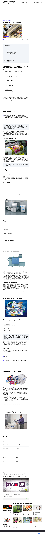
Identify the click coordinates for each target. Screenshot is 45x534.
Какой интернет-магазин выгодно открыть (7, 511)
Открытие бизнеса (6, 6)
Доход (9, 61)
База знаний (19, 6)
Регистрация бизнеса (10, 49)
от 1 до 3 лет (5, 494)
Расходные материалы (10, 55)
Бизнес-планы (13, 6)
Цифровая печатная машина (11, 54)
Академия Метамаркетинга (30, 6)
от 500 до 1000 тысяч (10, 494)
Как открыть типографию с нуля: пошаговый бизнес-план (13, 71)
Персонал (6, 89)
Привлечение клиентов (8, 90)
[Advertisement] (22, 14)
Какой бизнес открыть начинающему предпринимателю (37, 511)
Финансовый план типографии (10, 60)
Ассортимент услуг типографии (11, 56)
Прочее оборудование (11, 53)
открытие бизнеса (16, 494)
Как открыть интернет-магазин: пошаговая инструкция (7, 523)
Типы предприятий (9, 48)
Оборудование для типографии (11, 52)
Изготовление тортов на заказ (37, 523)
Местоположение (10, 51)
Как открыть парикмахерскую (16, 524)
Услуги (34, 2)
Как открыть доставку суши (27, 512)
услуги (21, 494)
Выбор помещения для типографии (12, 50)
